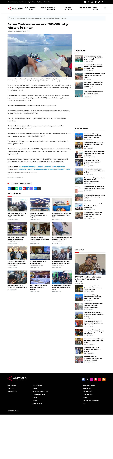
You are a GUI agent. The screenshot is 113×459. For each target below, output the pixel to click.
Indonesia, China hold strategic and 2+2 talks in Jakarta (92, 162)
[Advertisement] (90, 35)
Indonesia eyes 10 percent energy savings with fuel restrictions (93, 214)
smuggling (14, 183)
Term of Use (87, 388)
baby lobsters (25, 183)
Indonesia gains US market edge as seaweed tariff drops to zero (94, 171)
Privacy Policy (87, 391)
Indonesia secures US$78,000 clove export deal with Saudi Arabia (94, 144)
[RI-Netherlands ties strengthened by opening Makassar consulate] (79, 359)
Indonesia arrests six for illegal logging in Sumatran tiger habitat (94, 75)
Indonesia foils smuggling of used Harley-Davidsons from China (61, 287)
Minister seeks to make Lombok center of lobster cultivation (42, 167)
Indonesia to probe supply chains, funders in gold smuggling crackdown (16, 239)
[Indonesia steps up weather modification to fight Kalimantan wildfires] (79, 306)
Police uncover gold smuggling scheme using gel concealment (39, 239)
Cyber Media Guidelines (91, 400)
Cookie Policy (87, 394)
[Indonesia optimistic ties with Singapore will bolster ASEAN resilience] (79, 154)
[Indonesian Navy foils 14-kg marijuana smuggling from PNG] (62, 205)
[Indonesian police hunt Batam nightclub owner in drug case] (79, 189)
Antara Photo (47, 2)
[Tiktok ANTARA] (99, 2)
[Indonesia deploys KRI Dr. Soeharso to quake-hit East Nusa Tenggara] (79, 58)
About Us (86, 397)
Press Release (95, 8)
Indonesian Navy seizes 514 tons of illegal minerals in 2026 (17, 215)
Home (26, 7)
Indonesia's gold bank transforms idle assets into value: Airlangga (93, 287)
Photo (88, 7)
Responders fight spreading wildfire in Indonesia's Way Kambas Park (93, 84)
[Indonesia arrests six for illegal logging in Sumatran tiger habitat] (79, 76)
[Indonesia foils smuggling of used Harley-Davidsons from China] (62, 277)
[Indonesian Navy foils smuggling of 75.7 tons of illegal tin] (40, 205)
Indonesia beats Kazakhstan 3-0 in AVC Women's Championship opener (93, 93)
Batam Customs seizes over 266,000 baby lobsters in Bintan (47, 18)
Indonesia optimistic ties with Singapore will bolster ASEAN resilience (94, 153)
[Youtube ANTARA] (96, 2)
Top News (39, 2)
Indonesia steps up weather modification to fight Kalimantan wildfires (93, 305)
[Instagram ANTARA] (92, 2)
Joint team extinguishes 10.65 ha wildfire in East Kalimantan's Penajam (94, 179)
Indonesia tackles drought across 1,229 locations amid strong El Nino (93, 66)
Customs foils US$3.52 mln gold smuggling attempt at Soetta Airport (17, 263)
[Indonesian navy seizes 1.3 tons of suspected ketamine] (17, 277)
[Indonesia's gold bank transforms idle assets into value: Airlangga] (79, 288)
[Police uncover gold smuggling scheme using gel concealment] (40, 229)
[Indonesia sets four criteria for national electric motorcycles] (79, 206)
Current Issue (32, 8)
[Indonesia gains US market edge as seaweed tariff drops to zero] (79, 171)
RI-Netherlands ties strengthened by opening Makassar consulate (93, 358)
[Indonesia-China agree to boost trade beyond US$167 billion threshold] (79, 324)
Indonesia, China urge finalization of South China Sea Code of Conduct (93, 135)
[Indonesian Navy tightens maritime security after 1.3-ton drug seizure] (62, 253)
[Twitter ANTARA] (88, 2)
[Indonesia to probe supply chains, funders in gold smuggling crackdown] (17, 229)
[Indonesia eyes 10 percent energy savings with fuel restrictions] (79, 215)
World (43, 7)
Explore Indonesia (68, 8)
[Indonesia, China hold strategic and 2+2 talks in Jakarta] (79, 163)
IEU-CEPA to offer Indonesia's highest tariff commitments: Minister (88, 279)
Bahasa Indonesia (13, 2)
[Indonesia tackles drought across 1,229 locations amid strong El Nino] (79, 67)
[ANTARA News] (15, 8)
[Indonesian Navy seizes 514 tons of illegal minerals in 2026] (17, 205)
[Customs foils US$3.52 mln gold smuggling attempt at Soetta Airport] (17, 253)
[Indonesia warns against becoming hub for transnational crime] (40, 253)
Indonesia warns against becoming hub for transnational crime (38, 263)
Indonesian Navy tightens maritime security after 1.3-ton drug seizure (61, 263)
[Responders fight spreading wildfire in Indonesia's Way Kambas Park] (79, 85)
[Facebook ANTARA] (85, 2)
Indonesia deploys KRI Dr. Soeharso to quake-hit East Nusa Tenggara (93, 58)
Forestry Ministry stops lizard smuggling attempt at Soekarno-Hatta (62, 239)
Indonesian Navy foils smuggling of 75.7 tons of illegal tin (38, 215)
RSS (84, 403)
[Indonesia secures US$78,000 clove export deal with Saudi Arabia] (79, 145)
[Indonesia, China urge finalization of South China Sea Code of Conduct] (79, 136)
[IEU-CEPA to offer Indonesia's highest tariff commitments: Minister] (90, 264)
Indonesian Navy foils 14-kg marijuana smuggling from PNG (61, 215)
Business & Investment (51, 8)
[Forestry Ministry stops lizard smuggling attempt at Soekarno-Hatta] (62, 229)
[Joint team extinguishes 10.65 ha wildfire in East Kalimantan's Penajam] (79, 180)
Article (82, 7)
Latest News (23, 2)
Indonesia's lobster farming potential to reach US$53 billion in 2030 (44, 169)
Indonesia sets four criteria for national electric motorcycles (93, 205)
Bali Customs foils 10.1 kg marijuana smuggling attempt (38, 287)
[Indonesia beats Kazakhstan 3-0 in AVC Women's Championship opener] (79, 94)
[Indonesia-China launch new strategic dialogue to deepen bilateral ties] (79, 332)
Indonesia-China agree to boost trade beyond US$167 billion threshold (93, 323)
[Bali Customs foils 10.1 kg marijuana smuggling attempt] (40, 277)
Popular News (31, 2)
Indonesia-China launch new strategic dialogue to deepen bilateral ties (94, 332)
